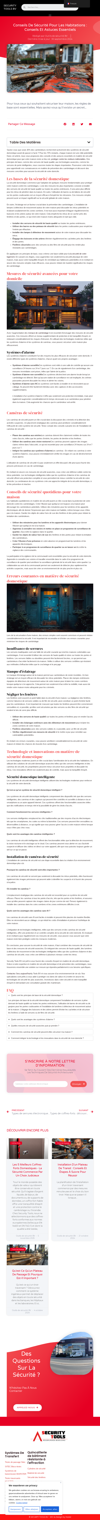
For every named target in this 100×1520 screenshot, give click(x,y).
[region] (34, 1498)
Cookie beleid (21, 1503)
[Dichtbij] (60, 1482)
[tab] (50, 1004)
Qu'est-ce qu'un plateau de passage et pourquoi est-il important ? (27, 1274)
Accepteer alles (50, 1509)
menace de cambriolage (38, 333)
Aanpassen (15, 1509)
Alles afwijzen (31, 1509)
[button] (50, 15)
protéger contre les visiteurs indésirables (68, 159)
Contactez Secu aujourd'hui (18, 974)
